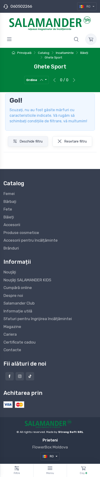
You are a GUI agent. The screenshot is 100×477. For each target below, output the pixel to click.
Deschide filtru (31, 141)
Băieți (8, 217)
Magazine (12, 326)
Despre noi (13, 295)
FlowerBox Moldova (50, 447)
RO (88, 6)
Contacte (12, 349)
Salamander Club (19, 303)
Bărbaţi (9, 201)
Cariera (10, 334)
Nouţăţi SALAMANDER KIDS (27, 280)
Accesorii (11, 224)
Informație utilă (17, 311)
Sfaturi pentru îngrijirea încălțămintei (37, 318)
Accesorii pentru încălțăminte (30, 240)
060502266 (21, 6)
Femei (9, 193)
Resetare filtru (75, 141)
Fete (7, 209)
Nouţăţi (9, 272)
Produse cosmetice (21, 232)
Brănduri (11, 248)
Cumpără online (17, 287)
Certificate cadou (19, 342)
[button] (76, 39)
